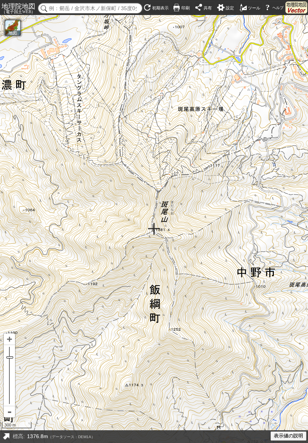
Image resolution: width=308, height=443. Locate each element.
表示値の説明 (288, 435)
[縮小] (9, 411)
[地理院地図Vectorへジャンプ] (296, 8)
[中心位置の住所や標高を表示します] (6, 436)
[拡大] (9, 339)
